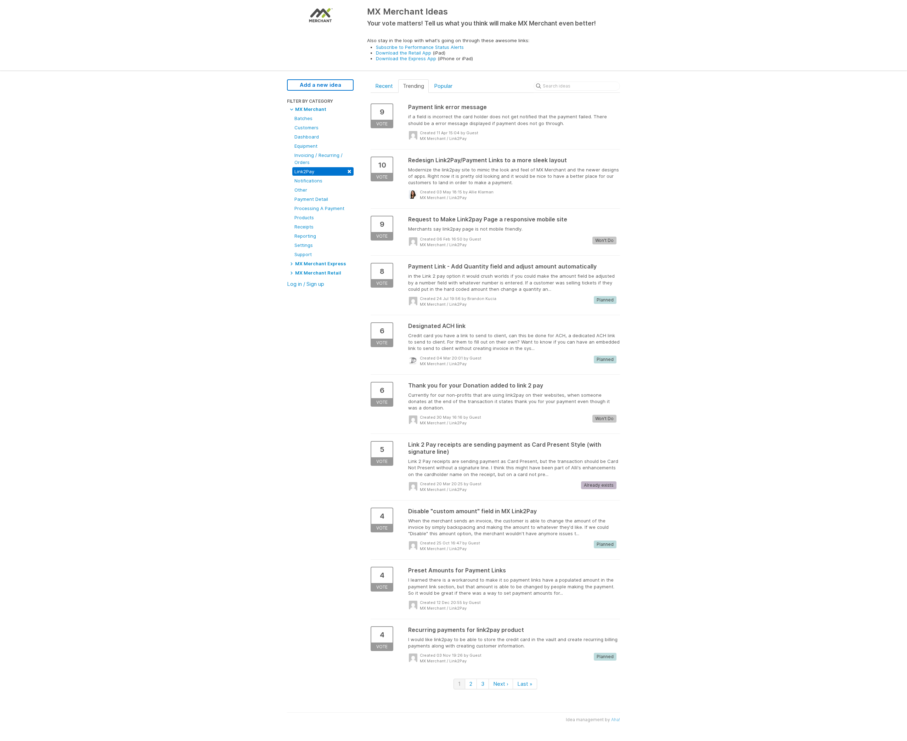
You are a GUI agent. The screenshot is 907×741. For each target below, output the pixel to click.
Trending (413, 86)
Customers (306, 127)
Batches (303, 118)
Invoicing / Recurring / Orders (318, 158)
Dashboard (306, 137)
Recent (384, 86)
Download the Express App (406, 58)
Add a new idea (320, 84)
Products (304, 217)
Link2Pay (322, 171)
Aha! (615, 719)
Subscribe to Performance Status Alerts (420, 47)
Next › (500, 683)
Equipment (305, 146)
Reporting (305, 236)
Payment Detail (311, 199)
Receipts (304, 227)
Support (303, 254)
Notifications (308, 180)
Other (300, 190)
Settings (303, 245)
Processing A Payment (319, 208)
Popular (443, 86)
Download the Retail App (403, 53)
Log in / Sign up (305, 284)
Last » (525, 683)
